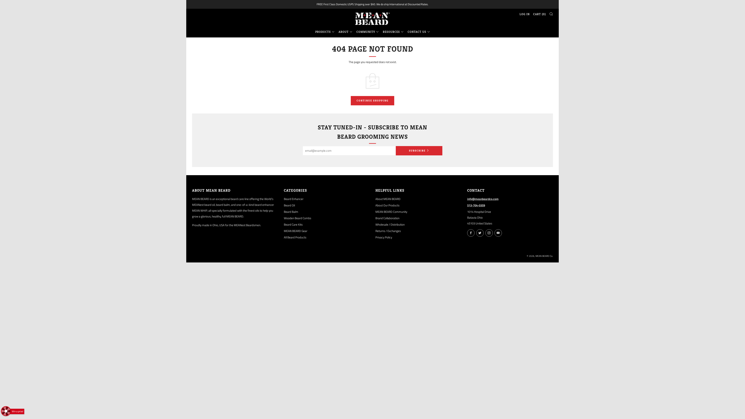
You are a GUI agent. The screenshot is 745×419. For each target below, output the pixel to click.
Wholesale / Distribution (390, 224)
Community (365, 32)
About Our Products (387, 205)
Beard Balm (291, 212)
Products (323, 32)
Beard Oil (289, 205)
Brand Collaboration (387, 218)
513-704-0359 (476, 205)
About (344, 32)
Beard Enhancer (293, 199)
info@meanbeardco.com (483, 199)
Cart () (539, 14)
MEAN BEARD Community (391, 212)
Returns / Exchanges (388, 231)
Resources (391, 32)
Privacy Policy (383, 237)
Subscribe (417, 150)
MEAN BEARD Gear (295, 231)
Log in (525, 14)
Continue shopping (372, 100)
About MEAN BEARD (387, 199)
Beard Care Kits (293, 224)
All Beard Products (295, 237)
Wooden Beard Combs (297, 218)
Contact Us (417, 32)
